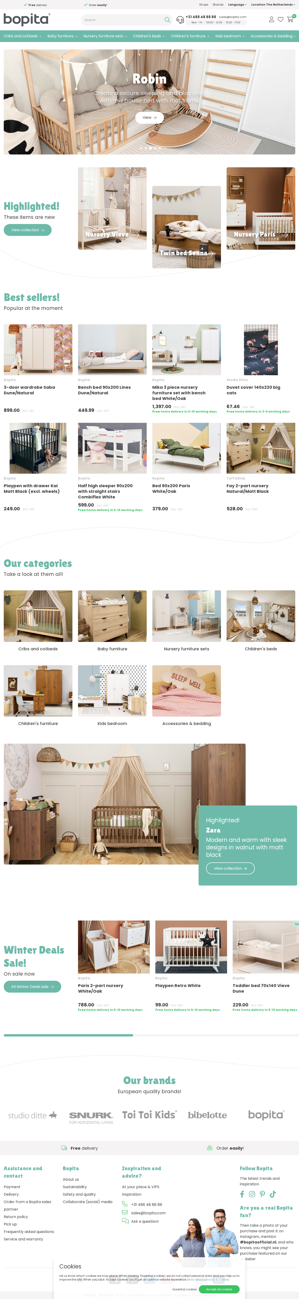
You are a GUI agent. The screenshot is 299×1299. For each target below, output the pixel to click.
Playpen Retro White (178, 985)
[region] (149, 968)
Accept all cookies (219, 1289)
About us (71, 1179)
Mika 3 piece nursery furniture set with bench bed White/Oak (179, 392)
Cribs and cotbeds (21, 36)
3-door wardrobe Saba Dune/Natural (29, 390)
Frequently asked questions (29, 1231)
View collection (25, 230)
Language (236, 5)
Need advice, (23, 5)
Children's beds (147, 36)
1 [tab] (141, 148)
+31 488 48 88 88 (201, 17)
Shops (203, 5)
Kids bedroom (228, 36)
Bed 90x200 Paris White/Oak (171, 488)
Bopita (10, 380)
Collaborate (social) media (87, 1201)
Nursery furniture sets (103, 36)
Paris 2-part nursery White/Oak (100, 988)
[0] (290, 19)
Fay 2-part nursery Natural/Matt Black (248, 488)
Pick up (10, 1224)
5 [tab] (160, 148)
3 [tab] (151, 148)
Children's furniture (188, 36)
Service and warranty (23, 1239)
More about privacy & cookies (208, 1279)
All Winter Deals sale (30, 986)
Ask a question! (145, 1221)
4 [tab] (155, 148)
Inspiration (131, 1194)
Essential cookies (185, 1289)
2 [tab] (146, 148)
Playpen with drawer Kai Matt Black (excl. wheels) (32, 488)
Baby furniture (60, 36)
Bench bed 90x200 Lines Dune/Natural (104, 390)
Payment (12, 1187)
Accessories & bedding (271, 36)
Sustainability (75, 1187)
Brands (218, 5)
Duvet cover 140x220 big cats (253, 390)
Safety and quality (79, 1194)
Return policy (16, 1216)
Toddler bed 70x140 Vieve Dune (261, 988)
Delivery (11, 1194)
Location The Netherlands (272, 5)
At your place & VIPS (140, 1187)
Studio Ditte (237, 380)
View (147, 117)
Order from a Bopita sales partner (27, 1205)
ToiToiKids (236, 478)
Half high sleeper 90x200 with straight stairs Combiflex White (105, 491)
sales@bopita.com (232, 17)
